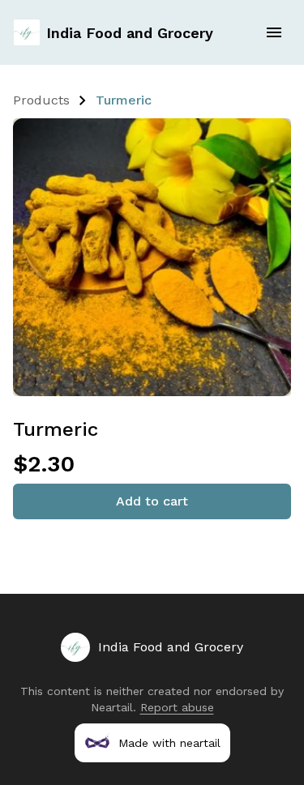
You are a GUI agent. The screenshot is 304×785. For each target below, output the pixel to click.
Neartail (112, 707)
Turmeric (124, 100)
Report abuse (177, 707)
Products (41, 100)
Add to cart (152, 501)
